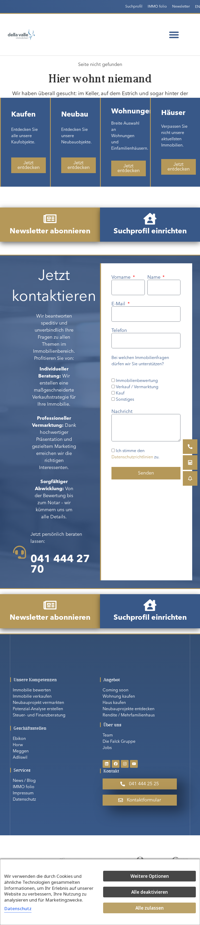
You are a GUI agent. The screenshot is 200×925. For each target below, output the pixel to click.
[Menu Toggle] (174, 34)
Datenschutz (24, 800)
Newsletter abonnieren (50, 231)
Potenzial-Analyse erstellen (38, 709)
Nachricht (122, 411)
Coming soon (115, 690)
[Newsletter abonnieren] (50, 218)
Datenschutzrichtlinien (132, 457)
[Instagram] (125, 764)
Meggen (21, 751)
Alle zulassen (149, 908)
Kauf (120, 393)
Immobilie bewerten (32, 690)
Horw (18, 745)
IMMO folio (157, 6)
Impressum (23, 793)
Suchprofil (133, 6)
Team (108, 735)
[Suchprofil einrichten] (150, 218)
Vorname (121, 277)
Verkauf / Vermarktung (137, 387)
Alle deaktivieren (149, 892)
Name (154, 277)
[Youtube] (134, 764)
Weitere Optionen (149, 876)
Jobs (107, 748)
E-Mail (119, 304)
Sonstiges (125, 400)
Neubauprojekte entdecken (128, 709)
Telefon (119, 330)
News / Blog (24, 781)
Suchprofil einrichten (150, 231)
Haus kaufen (114, 703)
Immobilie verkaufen (32, 697)
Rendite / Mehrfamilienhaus (129, 715)
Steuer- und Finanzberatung (39, 715)
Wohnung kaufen (119, 697)
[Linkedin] (106, 764)
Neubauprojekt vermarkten (38, 703)
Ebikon (19, 739)
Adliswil (20, 758)
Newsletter (181, 6)
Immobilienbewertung (137, 381)
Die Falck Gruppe (119, 742)
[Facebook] (116, 764)
